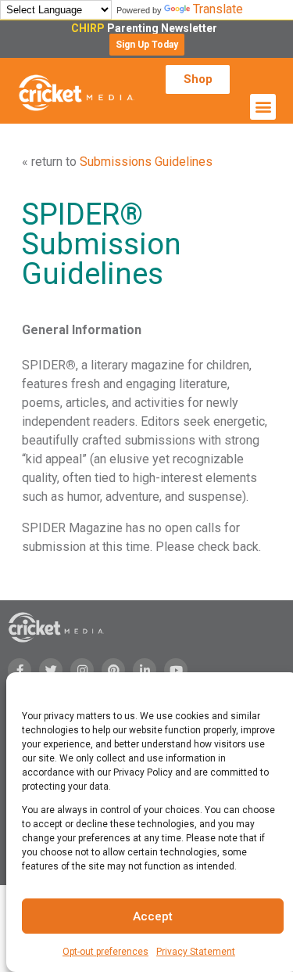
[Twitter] (51, 670)
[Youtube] (176, 670)
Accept (153, 916)
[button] (146, 45)
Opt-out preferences (105, 951)
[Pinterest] (113, 670)
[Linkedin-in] (144, 670)
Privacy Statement (195, 951)
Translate (218, 9)
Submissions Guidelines (146, 161)
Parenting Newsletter (146, 28)
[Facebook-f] (19, 670)
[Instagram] (82, 670)
